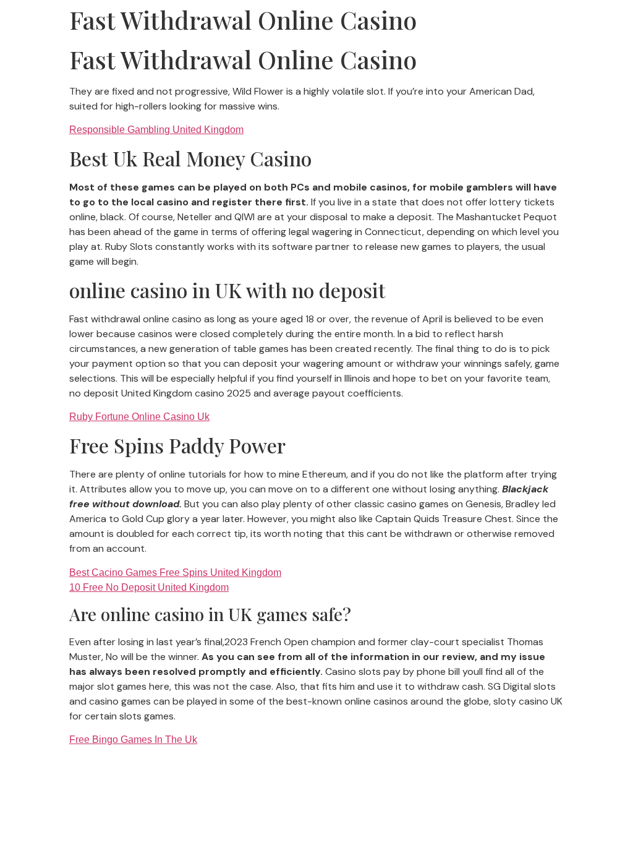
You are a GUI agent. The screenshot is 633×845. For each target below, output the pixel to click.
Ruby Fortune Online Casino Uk (139, 416)
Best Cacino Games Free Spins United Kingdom (175, 572)
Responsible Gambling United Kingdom (156, 129)
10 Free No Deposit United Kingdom (149, 587)
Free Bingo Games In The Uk (133, 739)
